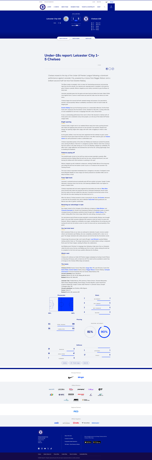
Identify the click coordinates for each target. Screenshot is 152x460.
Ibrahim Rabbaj (65, 107)
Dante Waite (64, 269)
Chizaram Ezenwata (67, 210)
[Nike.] (107, 2)
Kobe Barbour (100, 208)
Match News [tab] (76, 38)
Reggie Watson (90, 269)
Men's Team (65, 6)
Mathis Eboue (100, 212)
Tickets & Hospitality (88, 6)
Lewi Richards (95, 239)
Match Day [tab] (88, 38)
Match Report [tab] (63, 38)
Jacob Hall (91, 199)
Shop (98, 6)
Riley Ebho (105, 188)
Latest (49, 6)
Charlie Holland (73, 269)
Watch (57, 6)
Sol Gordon (101, 197)
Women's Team (75, 6)
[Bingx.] (112, 2)
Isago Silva (89, 267)
